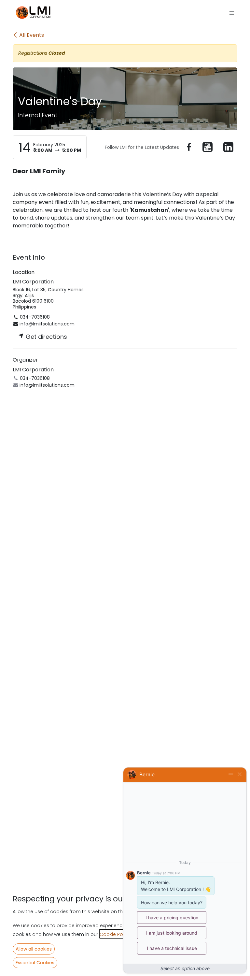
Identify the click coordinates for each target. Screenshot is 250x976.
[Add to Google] (228, 147)
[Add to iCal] (189, 147)
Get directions (45, 337)
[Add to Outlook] (207, 147)
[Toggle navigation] (231, 13)
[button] (34, 948)
